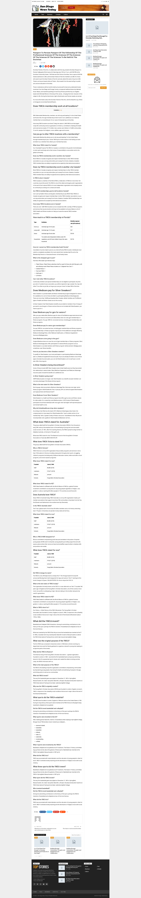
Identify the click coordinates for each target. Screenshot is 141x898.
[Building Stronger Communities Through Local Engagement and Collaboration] (57, 842)
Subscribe (103, 87)
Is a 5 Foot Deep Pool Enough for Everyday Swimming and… (96, 37)
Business (48, 1)
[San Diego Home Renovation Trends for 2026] (89, 51)
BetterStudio (105, 895)
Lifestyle (58, 14)
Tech (42, 14)
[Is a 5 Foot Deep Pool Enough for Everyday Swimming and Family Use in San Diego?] (41, 842)
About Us (54, 1)
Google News (60, 1)
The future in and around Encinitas (72, 828)
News (35, 49)
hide (60, 110)
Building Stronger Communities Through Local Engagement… (100, 58)
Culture (66, 14)
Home (36, 14)
